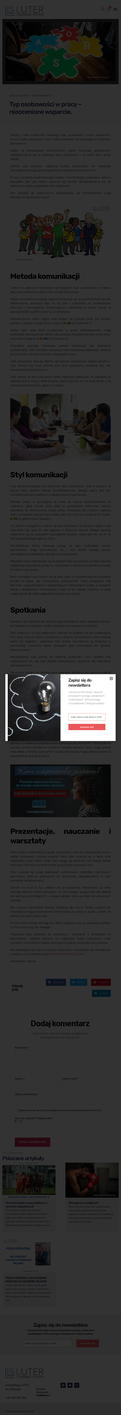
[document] (60, 707)
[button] (111, 678)
